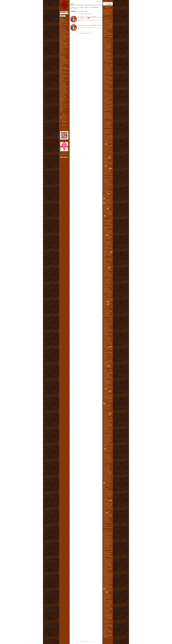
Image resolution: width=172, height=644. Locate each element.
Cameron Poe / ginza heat (108, 197)
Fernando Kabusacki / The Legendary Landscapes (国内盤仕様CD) (107, 300)
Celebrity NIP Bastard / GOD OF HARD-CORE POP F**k (107, 384)
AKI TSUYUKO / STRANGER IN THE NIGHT (106, 49)
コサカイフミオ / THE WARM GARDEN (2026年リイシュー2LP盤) (107, 220)
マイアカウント (99, 1)
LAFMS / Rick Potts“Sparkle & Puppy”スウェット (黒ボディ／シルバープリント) (108, 192)
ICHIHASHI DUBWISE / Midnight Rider (107, 427)
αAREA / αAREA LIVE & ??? (107, 448)
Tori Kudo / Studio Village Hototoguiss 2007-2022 (107, 474)
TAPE (61, 110)
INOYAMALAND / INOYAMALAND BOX (107, 376)
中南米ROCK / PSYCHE (64, 42)
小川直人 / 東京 (106, 346)
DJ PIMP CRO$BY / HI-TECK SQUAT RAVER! (86, 25)
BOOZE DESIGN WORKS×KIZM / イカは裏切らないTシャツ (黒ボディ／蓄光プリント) (107, 78)
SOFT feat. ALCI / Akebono (106, 256)
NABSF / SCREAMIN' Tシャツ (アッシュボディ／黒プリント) (107, 152)
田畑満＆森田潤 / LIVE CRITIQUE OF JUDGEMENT (107, 160)
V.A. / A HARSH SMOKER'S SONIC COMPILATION (106, 468)
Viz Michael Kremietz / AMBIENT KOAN (107, 406)
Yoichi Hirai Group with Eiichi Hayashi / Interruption (107, 361)
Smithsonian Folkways (64, 47)
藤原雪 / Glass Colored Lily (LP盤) (107, 446)
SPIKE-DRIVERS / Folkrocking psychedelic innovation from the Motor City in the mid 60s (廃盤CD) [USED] (107, 565)
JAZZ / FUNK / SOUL (64, 51)
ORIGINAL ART (63, 109)
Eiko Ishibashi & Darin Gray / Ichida (107, 418)
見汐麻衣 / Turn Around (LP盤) (107, 261)
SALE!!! (61, 111)
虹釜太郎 (61, 98)
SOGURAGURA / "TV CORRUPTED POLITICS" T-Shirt (107, 133)
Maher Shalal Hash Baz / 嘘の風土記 (107, 304)
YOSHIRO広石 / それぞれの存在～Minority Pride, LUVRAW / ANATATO (107, 505)
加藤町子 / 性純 (106, 263)
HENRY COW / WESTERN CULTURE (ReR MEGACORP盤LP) (107, 423)
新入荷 (61, 18)
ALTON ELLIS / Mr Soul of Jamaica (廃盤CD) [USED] (107, 622)
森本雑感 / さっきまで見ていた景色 (107, 242)
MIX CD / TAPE (63, 29)
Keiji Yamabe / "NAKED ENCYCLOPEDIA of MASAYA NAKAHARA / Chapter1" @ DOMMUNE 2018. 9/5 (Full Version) (107, 493)
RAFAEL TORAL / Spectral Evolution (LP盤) (107, 273)
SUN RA (61, 52)
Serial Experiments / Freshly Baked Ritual (106, 265)
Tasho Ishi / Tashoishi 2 (107, 341)
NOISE (61, 74)
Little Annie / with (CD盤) (108, 311)
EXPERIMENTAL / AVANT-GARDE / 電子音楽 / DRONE (63, 76)
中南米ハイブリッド (64, 40)
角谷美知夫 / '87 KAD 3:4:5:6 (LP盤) (107, 365)
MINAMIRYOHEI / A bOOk (107, 463)
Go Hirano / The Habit (107, 298)
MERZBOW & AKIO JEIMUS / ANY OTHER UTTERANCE (107, 331)
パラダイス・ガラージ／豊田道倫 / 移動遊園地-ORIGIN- (107, 352)
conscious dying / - (107, 466)
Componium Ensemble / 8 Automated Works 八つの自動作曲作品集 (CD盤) (107, 396)
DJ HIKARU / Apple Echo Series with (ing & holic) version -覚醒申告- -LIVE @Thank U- (107, 123)
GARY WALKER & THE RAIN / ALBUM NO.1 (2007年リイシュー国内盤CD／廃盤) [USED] (107, 602)
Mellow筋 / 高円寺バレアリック (63, 25)
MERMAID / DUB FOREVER (106, 208)
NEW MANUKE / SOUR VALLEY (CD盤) (107, 374)
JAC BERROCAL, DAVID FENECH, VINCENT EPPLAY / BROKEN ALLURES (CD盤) (107, 315)
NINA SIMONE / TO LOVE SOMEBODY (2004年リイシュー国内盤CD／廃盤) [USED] (107, 618)
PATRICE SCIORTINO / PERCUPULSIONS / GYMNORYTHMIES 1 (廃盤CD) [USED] (107, 582)
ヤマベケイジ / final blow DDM (107, 498)
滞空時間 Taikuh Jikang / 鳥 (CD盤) (107, 379)
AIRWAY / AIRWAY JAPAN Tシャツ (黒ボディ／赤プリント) (107, 156)
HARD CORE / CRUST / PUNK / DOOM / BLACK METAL (64, 69)
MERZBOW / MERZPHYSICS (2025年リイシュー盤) (107, 334)
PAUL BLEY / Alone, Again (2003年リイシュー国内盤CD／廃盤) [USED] (107, 573)
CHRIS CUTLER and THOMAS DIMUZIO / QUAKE (107, 283)
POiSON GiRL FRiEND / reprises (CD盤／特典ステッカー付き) (107, 28)
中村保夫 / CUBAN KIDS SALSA (107, 150)
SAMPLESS (62, 100)
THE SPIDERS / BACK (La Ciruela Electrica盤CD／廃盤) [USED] (107, 569)
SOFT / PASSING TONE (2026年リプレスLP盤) (107, 254)
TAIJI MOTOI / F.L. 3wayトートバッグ (108, 188)
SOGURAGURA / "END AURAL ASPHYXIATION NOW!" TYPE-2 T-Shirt (107, 137)
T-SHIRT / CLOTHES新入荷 (63, 23)
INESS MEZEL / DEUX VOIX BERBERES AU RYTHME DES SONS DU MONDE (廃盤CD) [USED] (108, 538)
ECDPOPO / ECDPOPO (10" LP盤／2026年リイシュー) (107, 143)
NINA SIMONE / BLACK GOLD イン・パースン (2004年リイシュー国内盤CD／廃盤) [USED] (107, 613)
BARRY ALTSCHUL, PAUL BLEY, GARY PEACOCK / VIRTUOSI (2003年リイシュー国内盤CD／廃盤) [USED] (107, 608)
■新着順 (86, 11)
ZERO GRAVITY (63, 87)
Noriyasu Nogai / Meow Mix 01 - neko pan (107, 147)
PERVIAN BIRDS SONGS (106, 512)
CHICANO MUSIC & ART (63, 54)
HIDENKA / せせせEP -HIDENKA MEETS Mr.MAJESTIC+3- (107, 442)
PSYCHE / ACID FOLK (64, 35)
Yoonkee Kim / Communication (106, 489)
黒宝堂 (61, 108)
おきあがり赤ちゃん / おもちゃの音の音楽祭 (107, 471)
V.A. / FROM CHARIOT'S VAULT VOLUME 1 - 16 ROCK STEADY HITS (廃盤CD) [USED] (107, 631)
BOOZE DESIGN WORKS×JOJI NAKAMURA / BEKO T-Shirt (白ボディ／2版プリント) (107, 88)
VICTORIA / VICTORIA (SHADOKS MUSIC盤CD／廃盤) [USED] (107, 635)
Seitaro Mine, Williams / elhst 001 (107, 368)
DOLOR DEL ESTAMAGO (62, 94)
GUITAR (61, 64)
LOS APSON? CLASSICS (62, 28)
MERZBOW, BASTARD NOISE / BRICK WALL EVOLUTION (107, 325)
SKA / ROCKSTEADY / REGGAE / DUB (63, 61)
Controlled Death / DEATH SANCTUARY (107, 210)
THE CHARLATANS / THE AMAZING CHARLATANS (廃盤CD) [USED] (107, 555)
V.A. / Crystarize (106, 464)
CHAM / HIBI (106, 309)
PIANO (61, 65)
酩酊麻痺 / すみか (107, 404)
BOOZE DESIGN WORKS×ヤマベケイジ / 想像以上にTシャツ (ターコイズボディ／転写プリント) (107, 73)
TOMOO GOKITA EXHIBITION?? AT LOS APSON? (107, 509)
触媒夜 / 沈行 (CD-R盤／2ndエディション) (107, 252)
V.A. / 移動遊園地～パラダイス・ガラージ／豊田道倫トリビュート (107, 349)
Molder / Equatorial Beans (108, 236)
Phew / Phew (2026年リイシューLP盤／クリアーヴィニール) (107, 62)
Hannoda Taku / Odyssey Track (107, 523)
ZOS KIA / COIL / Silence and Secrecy (107, 319)
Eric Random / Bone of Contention (107, 358)
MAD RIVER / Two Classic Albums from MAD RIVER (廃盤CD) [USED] (107, 586)
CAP (61, 105)
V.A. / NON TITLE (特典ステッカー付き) (107, 391)
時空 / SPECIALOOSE (64, 99)
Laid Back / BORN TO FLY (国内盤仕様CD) (107, 44)
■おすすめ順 (79, 11)
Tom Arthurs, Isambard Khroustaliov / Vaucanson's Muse (107, 432)
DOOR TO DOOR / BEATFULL (107, 42)
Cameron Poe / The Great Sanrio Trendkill (107, 140)
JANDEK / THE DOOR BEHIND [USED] (107, 545)
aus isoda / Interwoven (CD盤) (107, 296)
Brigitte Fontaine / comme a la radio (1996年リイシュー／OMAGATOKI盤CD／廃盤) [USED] (108, 577)
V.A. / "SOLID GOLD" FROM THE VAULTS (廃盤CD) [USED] (108, 626)
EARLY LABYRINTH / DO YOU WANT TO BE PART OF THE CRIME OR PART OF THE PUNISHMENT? (107, 516)
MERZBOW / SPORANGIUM (106, 328)
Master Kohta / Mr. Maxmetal (106, 39)
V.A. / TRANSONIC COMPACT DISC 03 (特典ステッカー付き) (107, 412)
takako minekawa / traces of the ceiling (107, 393)
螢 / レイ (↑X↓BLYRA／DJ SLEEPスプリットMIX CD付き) (107, 344)
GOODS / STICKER (63, 106)
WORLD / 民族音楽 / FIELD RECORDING (63, 44)
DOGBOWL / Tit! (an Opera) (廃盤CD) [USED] (107, 542)
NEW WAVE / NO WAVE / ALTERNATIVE (64, 34)
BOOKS (61, 103)
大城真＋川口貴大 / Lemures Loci (107, 416)
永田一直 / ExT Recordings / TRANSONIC (63, 86)
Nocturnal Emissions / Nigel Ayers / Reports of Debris (107, 409)
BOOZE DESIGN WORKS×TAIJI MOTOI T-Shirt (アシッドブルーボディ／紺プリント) (107, 83)
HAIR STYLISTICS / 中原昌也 (63, 81)
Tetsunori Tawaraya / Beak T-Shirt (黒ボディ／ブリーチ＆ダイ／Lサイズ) (107, 106)
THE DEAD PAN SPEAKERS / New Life (107, 182)
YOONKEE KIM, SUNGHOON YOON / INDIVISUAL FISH (107, 455)
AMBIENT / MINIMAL (64, 63)
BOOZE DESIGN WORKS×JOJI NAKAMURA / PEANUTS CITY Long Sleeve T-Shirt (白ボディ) (107, 102)
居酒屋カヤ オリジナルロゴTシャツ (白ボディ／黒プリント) (107, 174)
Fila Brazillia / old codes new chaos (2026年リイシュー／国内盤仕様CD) (107, 200)
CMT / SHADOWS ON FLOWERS (107, 307)
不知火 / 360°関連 (63, 97)
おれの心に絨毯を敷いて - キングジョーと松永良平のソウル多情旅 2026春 (107, 214)
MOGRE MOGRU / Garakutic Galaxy (107, 521)
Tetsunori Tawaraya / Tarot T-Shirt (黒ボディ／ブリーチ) (107, 110)
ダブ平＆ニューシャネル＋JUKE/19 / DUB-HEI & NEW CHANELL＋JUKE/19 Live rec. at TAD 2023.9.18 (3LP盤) (108, 67)
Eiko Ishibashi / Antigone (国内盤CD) (107, 381)
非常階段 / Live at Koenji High (107, 177)
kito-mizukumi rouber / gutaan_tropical (107, 429)
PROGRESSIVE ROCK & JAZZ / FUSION (63, 38)
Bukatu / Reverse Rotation (108, 481)
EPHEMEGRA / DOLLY (108, 444)
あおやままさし (63, 66)
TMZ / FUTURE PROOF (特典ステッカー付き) (107, 259)
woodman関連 (62, 83)
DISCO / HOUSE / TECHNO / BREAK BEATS (64, 31)
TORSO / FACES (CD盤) (108, 372)
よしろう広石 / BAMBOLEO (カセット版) (107, 502)
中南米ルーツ (62, 41)
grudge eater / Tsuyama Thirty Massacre (107, 196)
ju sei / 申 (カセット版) (108, 145)
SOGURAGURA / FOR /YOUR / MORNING (107, 130)
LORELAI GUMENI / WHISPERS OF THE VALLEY (107, 239)
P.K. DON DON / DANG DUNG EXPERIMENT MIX (107, 388)
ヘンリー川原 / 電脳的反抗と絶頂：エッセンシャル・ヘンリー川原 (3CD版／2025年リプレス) (107, 400)
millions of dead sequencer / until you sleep (107, 267)
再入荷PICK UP (63, 19)
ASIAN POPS (62, 58)
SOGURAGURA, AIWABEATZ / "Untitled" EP (107, 127)
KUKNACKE (62, 82)
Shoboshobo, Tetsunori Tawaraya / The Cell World (107, 116)
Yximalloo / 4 (106, 475)
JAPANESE (62, 56)
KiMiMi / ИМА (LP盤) (108, 226)
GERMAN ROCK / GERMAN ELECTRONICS (64, 72)
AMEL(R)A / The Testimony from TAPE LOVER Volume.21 (106, 479)
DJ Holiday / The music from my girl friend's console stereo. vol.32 (107, 248)
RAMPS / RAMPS (107, 32)
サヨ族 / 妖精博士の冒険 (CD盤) (107, 35)
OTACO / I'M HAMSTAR (105, 31)
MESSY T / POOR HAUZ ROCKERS (106, 168)
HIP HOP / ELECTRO (64, 59)
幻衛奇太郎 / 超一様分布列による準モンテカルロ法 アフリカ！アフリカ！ (107, 164)
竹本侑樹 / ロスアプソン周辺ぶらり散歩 (107, 500)
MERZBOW (62, 79)
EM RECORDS (62, 88)
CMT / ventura (106, 305)
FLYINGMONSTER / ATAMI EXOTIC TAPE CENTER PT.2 (107, 58)
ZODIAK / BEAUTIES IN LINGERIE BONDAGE (107, 435)
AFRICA (61, 48)
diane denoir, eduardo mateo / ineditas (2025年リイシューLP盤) (108, 270)
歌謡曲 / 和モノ (63, 57)
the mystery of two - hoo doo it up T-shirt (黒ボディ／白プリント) (107, 185)
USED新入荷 (62, 20)
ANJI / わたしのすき (107, 172)
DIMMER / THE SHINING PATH (106, 289)
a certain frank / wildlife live (107, 370)
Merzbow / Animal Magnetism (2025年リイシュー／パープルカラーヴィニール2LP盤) (107, 339)
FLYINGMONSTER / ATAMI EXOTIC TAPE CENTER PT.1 (107, 54)
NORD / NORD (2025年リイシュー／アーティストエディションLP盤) (107, 293)
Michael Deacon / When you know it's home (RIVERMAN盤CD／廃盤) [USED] (107, 548)
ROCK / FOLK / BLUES (64, 36)
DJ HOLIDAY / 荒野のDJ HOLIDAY (107, 170)
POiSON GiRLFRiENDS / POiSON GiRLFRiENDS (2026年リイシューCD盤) (107, 24)
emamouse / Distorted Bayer (107, 487)
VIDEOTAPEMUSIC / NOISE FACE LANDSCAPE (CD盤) (107, 205)
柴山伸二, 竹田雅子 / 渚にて (107, 277)
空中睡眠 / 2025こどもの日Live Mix (107, 229)
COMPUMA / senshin (107, 275)
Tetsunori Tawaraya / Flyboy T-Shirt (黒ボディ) (107, 113)
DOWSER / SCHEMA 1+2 (107, 218)
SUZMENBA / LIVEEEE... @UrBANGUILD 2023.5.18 (107, 526)
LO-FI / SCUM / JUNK (64, 92)
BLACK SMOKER (63, 89)
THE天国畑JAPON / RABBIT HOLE (107, 363)
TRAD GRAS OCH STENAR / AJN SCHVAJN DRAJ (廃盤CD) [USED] (107, 560)
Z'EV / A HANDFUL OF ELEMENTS (107, 322)
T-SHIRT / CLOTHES (63, 104)
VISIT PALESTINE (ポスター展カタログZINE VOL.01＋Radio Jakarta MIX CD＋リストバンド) (108, 459)
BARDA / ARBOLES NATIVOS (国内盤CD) (107, 47)
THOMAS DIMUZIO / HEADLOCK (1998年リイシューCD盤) (107, 280)
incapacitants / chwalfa (107, 310)
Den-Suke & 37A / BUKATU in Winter (106, 484)
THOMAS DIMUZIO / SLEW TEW (107, 287)
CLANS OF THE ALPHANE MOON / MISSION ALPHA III (106, 438)
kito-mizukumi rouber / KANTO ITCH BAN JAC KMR (107, 451)
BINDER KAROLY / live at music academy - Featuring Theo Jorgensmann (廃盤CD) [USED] (107, 534)
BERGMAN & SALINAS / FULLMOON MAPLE (108, 421)
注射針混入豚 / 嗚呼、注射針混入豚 (107, 180)
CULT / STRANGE (63, 91)
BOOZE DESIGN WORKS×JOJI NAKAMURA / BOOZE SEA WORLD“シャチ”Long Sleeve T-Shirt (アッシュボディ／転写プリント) (108, 95)
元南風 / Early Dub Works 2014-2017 (108, 356)
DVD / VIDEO (62, 102)
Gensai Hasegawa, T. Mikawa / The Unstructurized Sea (107, 224)
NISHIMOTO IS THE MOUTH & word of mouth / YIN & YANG (107, 245)
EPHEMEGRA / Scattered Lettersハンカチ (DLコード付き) (107, 118)
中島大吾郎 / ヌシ (107, 52)
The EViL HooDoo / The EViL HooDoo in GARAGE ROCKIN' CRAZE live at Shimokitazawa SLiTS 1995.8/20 (107, 233)
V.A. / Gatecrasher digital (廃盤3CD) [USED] (107, 552)
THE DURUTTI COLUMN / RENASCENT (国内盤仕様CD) (107, 20)
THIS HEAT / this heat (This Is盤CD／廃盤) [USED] (107, 591)
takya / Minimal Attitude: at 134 (108, 37)
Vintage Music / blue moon (64, 46)
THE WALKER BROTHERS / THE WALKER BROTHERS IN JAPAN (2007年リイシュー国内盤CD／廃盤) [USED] (107, 596)
